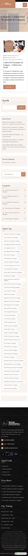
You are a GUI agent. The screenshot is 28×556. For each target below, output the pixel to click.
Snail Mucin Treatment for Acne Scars (13, 381)
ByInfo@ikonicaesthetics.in (11, 55)
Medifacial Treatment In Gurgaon (12, 298)
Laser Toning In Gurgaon (10, 291)
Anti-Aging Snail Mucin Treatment (12, 244)
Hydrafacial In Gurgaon (9, 276)
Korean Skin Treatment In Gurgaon (13, 284)
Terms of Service (17, 549)
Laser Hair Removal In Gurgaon (11, 494)
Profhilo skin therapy (9, 329)
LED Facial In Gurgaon (9, 294)
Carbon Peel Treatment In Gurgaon (14, 59)
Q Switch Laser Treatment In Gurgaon (13, 497)
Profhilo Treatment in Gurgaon (12, 336)
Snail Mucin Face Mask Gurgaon (12, 371)
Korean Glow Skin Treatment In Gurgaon (12, 280)
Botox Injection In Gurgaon (12, 208)
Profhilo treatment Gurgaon (11, 332)
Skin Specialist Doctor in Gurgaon (12, 364)
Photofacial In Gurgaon (10, 318)
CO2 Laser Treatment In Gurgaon (12, 500)
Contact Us (6, 472)
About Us (5, 466)
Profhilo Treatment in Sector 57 (12, 339)
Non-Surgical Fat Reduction (11, 312)
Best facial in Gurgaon (9, 255)
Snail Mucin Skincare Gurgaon (11, 378)
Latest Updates (7, 469)
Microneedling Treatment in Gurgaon (13, 489)
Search (5, 100)
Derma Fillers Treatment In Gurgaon (13, 272)
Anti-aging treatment (9, 248)
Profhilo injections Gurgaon (11, 325)
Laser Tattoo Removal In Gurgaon (12, 492)
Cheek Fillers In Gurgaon (12, 219)
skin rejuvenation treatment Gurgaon (14, 360)
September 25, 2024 (10, 57)
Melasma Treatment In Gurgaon (12, 301)
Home (2, 23)
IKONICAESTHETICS (10, 553)
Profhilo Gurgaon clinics (10, 322)
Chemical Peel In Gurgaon (10, 258)
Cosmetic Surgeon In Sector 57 (12, 265)
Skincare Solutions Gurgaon (11, 353)
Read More (9, 87)
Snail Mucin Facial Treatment (11, 374)
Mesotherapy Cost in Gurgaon (12, 305)
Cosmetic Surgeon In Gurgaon (11, 262)
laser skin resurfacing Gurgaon (12, 287)
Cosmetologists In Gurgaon (11, 269)
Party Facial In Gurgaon (10, 315)
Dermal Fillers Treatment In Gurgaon (13, 486)
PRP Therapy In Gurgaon (10, 343)
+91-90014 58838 (9, 440)
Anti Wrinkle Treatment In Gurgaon (10, 203)
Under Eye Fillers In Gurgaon (11, 385)
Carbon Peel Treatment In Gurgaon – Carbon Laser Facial (13, 64)
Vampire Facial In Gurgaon (10, 388)
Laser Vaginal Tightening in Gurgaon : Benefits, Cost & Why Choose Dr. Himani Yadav (13, 147)
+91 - (5, 444)
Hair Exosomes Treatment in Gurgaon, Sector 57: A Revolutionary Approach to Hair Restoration (14, 129)
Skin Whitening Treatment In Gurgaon (13, 367)
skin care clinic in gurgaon (11, 350)
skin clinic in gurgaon (9, 357)
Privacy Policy (7, 475)
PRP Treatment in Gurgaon (11, 346)
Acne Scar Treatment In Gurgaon (10, 191)
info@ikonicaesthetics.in (11, 448)
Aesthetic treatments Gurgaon (12, 241)
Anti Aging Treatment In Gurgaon (10, 197)
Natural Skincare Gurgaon (10, 308)
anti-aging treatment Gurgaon (12, 251)
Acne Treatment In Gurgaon (11, 237)
